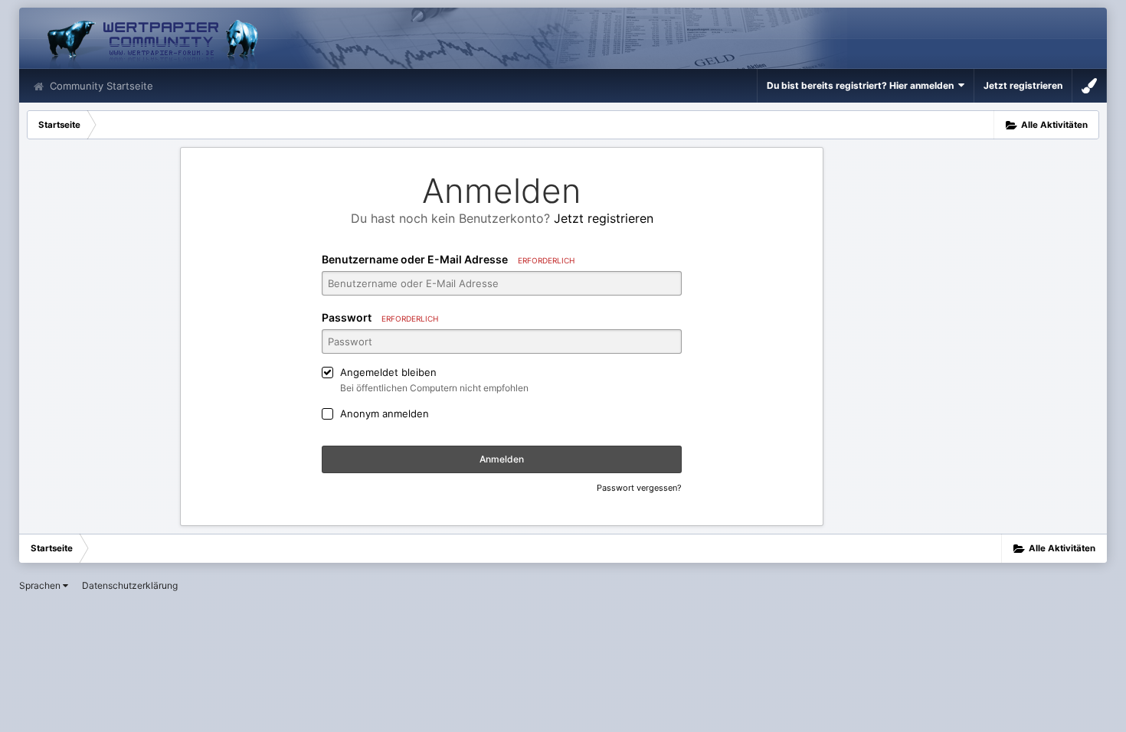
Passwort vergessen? (639, 487)
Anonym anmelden (384, 413)
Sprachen (41, 585)
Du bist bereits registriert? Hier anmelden (862, 85)
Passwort (380, 317)
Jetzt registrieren (1023, 85)
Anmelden (502, 459)
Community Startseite (100, 86)
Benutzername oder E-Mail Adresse (448, 259)
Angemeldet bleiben (388, 372)
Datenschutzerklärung (130, 585)
